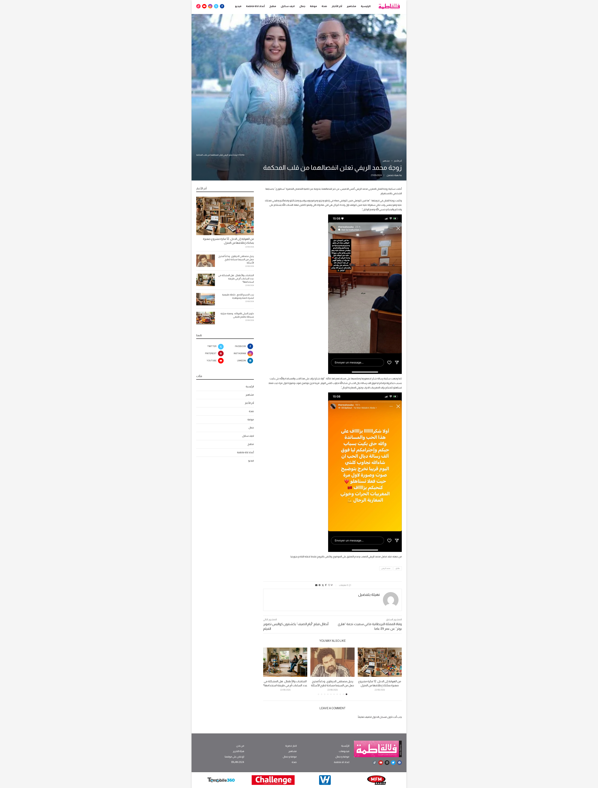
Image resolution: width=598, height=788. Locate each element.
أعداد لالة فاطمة (255, 6)
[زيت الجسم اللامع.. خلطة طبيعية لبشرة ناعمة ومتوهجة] (205, 299)
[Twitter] (216, 6)
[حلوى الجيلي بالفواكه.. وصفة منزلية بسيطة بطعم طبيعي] (205, 318)
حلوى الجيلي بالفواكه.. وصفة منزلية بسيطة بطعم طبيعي (237, 315)
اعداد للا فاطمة (341, 762)
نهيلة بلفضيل (393, 175)
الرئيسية (366, 6)
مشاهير (351, 6)
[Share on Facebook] (325, 585)
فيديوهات (344, 751)
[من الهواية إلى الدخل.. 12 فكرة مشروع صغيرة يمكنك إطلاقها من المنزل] (380, 662)
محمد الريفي (385, 568)
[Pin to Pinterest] (319, 585)
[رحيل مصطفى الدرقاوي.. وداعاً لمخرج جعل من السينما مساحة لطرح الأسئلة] (332, 662)
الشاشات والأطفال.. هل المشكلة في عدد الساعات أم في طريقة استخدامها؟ (236, 278)
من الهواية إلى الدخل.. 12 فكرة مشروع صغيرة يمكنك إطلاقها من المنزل (228, 240)
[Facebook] (222, 6)
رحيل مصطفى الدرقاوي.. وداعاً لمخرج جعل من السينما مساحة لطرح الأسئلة (236, 259)
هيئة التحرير (238, 751)
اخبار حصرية (291, 746)
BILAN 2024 (237, 762)
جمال (302, 6)
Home (241, 155)
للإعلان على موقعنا (234, 756)
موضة (313, 6)
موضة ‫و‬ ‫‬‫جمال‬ (342, 756)
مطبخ (272, 6)
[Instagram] (210, 6)
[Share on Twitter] (323, 585)
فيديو (238, 6)
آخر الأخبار (337, 6)
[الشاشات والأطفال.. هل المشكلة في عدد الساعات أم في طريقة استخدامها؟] (285, 662)
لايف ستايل (288, 6)
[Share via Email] (316, 585)
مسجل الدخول (379, 717)
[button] (267, 671)
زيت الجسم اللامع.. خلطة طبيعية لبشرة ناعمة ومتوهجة (238, 296)
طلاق (398, 568)
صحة (324, 6)
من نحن (240, 746)
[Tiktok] (198, 6)
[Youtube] (204, 6)
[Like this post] (329, 585)
